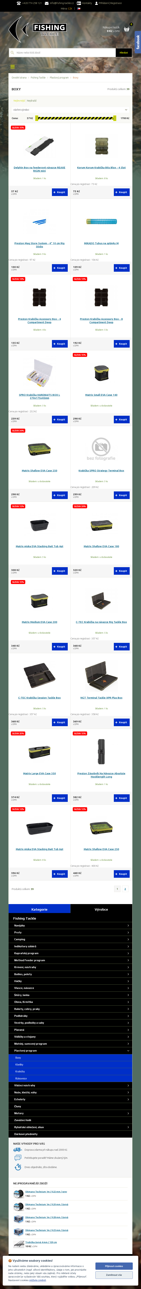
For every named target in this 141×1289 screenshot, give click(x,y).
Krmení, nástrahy (24, 967)
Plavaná (18, 1029)
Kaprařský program (26, 953)
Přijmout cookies (114, 1266)
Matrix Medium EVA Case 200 (39, 621)
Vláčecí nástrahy (24, 1085)
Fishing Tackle (38, 77)
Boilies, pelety (22, 974)
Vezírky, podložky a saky (28, 1022)
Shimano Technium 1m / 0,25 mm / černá (46, 1230)
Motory (18, 1113)
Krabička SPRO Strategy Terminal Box (101, 470)
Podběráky (20, 1015)
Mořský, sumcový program (30, 1043)
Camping (19, 939)
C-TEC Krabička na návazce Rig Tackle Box (101, 621)
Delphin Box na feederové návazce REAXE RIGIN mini (39, 169)
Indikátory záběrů (24, 946)
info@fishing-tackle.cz (61, 3)
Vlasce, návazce (23, 987)
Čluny (17, 1106)
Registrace (116, 3)
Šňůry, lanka (21, 995)
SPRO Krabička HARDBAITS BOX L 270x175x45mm (39, 396)
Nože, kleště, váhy (25, 1092)
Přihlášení (104, 3)
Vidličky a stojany (24, 1036)
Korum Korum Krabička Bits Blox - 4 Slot (101, 167)
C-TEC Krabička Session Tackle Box (39, 697)
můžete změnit (37, 1280)
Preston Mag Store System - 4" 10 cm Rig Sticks (39, 245)
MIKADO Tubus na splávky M (101, 243)
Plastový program (59, 77)
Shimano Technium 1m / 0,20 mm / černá (46, 1204)
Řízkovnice (20, 1078)
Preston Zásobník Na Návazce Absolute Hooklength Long (101, 775)
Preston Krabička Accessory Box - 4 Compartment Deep (39, 320)
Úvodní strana (19, 77)
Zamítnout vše (114, 1275)
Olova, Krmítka (23, 1001)
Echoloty (19, 1099)
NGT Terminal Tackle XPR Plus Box (101, 697)
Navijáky (19, 925)
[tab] (39, 908)
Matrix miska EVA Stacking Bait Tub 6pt (39, 849)
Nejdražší (31, 100)
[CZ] (78, 8)
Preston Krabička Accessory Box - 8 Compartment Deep (101, 320)
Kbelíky (18, 1064)
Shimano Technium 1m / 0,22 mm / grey (46, 1191)
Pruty (17, 932)
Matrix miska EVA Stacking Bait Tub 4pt (39, 546)
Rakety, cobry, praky (26, 1008)
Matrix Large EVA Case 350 (39, 773)
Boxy (17, 1057)
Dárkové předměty (25, 1134)
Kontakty (87, 3)
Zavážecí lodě (22, 1120)
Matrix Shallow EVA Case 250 (39, 470)
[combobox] (70, 110)
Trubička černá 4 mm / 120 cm (41, 1242)
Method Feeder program (29, 960)
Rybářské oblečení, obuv (28, 1127)
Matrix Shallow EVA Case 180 (101, 546)
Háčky (17, 981)
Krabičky (19, 1071)
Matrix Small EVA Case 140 (101, 394)
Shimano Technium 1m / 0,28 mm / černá (46, 1217)
